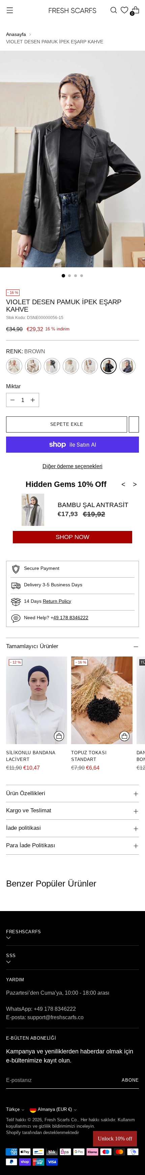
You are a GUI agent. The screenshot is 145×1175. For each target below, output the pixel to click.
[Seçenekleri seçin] (59, 736)
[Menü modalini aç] (10, 10)
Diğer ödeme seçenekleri (72, 466)
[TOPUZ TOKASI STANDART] (101, 700)
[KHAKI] (71, 366)
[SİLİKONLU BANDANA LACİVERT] (36, 700)
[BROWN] (108, 366)
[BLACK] (52, 366)
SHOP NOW (72, 537)
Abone (130, 1080)
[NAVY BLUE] (127, 366)
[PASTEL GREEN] (14, 366)
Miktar (13, 386)
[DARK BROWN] (33, 366)
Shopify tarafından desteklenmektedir (42, 1132)
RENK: (25, 351)
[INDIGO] (90, 366)
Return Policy (57, 601)
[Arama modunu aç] (113, 10)
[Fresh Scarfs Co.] (72, 10)
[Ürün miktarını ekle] (33, 400)
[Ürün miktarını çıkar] (12, 400)
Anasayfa (16, 34)
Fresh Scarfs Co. (61, 1120)
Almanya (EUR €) (55, 1109)
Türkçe (13, 1109)
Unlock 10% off (115, 1138)
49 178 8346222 (70, 617)
